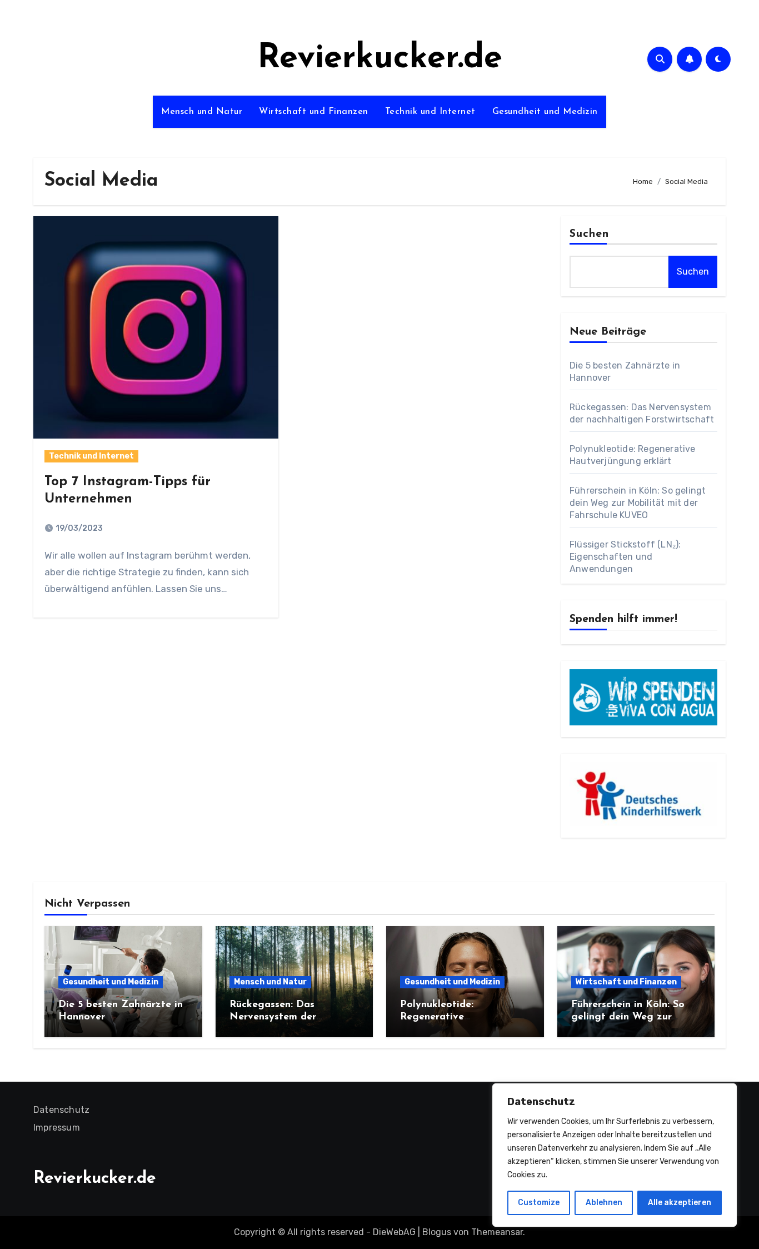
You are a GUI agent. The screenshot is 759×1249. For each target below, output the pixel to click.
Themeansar (497, 1232)
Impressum (56, 1127)
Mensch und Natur (201, 111)
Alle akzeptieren (679, 1202)
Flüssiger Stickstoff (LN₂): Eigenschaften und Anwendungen (625, 556)
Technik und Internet (430, 111)
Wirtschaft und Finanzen (313, 111)
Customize (539, 1202)
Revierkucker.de (379, 59)
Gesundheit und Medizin (545, 111)
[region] (614, 1155)
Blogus (436, 1232)
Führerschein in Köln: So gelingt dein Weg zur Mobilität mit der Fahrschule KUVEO (638, 502)
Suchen (590, 234)
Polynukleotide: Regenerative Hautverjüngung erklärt (456, 1017)
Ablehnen (604, 1202)
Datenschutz (61, 1109)
